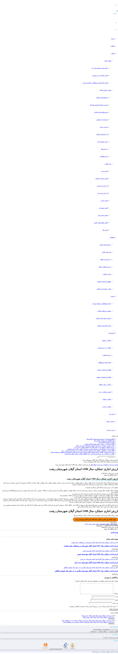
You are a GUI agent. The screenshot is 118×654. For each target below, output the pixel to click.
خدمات (112, 296)
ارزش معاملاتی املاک (105, 267)
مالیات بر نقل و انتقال (105, 384)
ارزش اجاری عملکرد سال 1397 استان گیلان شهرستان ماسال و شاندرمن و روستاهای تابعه (89, 622)
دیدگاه (116, 593)
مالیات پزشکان (106, 399)
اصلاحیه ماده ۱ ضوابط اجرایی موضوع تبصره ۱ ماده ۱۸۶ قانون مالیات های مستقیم (91, 449)
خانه (117, 464)
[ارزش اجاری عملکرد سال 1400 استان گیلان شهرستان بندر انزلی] (99, 559)
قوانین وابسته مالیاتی (105, 90)
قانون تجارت (104, 200)
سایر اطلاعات (104, 156)
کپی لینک (99, 525)
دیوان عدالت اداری (102, 141)
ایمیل (116, 600)
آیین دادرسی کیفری (102, 186)
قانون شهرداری (103, 208)
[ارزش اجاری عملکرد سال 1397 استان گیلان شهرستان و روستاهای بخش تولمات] (94, 542)
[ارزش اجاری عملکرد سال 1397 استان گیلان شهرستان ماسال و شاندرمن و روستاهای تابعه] (88, 620)
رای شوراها (104, 149)
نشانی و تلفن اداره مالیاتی (103, 289)
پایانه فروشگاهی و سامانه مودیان (101, 303)
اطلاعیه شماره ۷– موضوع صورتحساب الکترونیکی (100, 439)
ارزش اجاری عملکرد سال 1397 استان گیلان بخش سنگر (99, 617)
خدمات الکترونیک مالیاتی (104, 325)
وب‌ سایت (115, 603)
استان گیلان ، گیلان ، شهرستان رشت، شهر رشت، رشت (101, 524)
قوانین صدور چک (103, 215)
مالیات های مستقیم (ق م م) (100, 68)
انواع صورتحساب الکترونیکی (106, 442)
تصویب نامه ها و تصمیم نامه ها (99, 105)
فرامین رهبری (104, 127)
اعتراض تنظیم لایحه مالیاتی (103, 318)
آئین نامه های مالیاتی (102, 134)
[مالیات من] (114, 14)
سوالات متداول (102, 631)
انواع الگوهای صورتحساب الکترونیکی (104, 440)
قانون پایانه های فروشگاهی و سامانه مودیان (95, 83)
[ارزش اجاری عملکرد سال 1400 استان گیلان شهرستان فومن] (100, 551)
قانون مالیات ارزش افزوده (100, 75)
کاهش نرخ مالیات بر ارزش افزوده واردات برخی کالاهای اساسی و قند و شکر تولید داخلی (89, 454)
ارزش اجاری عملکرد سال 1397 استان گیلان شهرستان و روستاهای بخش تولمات (91, 546)
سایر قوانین (108, 164)
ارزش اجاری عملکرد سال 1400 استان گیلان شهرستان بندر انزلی (96, 562)
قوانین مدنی (104, 171)
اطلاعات (112, 237)
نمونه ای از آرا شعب (102, 119)
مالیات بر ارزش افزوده (104, 348)
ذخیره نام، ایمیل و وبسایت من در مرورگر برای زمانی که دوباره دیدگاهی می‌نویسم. (92, 606)
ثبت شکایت (93, 631)
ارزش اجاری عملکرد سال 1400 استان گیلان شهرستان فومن (97, 554)
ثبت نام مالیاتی (107, 355)
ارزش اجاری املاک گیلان (97, 464)
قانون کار (105, 230)
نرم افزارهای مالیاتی (105, 244)
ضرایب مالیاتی (107, 274)
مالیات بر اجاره (106, 406)
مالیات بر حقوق (106, 340)
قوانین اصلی (107, 60)
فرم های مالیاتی (106, 252)
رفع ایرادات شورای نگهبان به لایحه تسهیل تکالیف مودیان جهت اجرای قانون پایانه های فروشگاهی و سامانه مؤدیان (82, 452)
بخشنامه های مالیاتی (102, 97)
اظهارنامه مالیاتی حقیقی (104, 370)
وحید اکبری (114, 532)
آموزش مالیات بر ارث (105, 392)
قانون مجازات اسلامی (101, 178)
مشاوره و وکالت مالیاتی (104, 311)
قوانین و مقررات (113, 631)
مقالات (113, 46)
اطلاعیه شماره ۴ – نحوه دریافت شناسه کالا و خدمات (100, 444)
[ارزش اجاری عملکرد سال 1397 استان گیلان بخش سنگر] (98, 615)
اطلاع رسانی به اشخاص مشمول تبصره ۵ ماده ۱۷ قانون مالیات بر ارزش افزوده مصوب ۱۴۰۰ (88, 450)
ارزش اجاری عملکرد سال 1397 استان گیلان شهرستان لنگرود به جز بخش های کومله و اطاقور (86, 571)
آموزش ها (112, 333)
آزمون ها (112, 414)
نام (116, 596)
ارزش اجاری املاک (105, 259)
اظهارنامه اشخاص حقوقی (103, 377)
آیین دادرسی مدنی (102, 193)
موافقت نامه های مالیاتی (104, 281)
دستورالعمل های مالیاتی (101, 112)
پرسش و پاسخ (110, 421)
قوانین (113, 53)
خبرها (113, 38)
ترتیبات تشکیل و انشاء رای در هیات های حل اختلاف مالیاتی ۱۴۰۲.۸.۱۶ (94, 447)
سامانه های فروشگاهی (104, 362)
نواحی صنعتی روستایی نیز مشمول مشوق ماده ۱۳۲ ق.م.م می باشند (95, 445)
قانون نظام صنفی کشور (101, 222)
